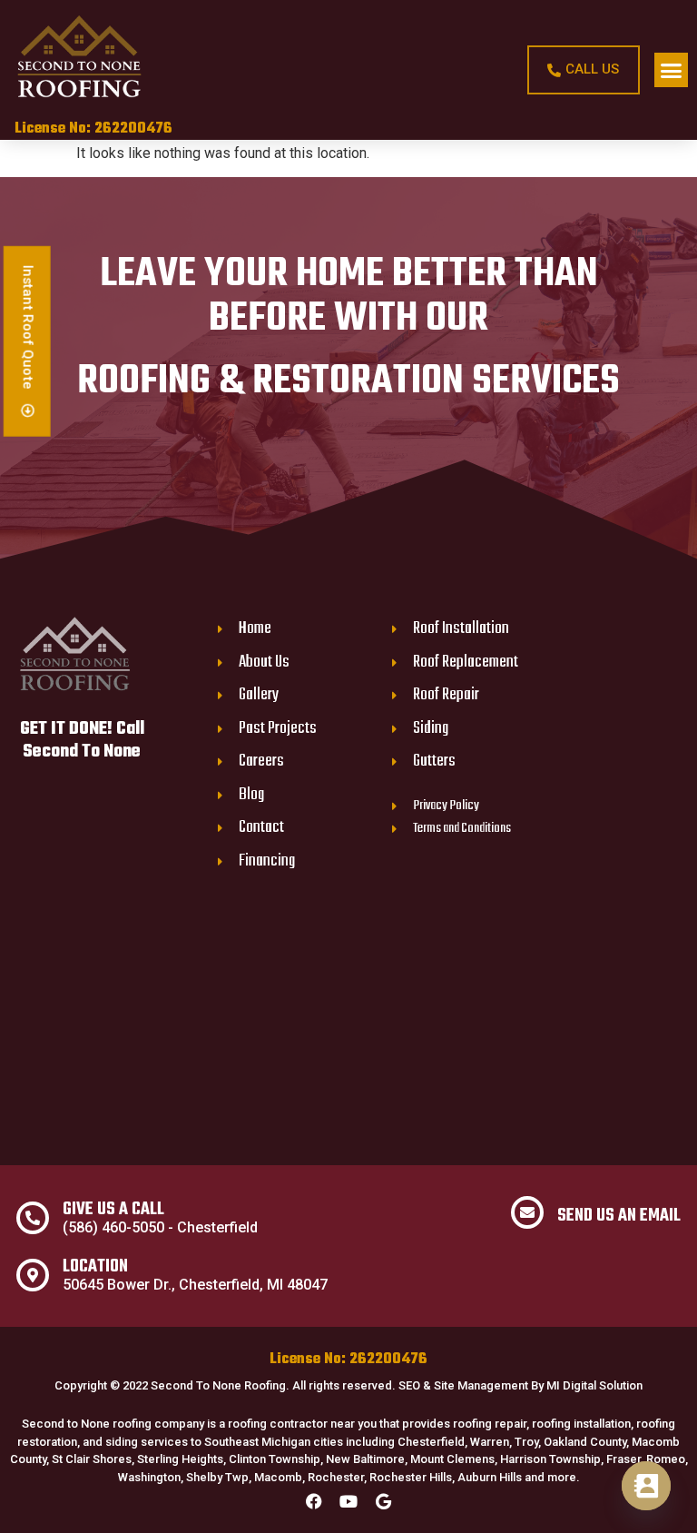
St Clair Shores (92, 1459)
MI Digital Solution (594, 1385)
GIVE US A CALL (113, 1209)
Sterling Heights (180, 1459)
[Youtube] (348, 1501)
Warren (489, 1442)
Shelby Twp (217, 1477)
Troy (526, 1442)
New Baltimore (365, 1459)
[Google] (383, 1501)
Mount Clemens (452, 1459)
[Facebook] (314, 1501)
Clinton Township (274, 1459)
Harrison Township (550, 1459)
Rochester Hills (410, 1477)
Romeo (665, 1459)
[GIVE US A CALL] (32, 1218)
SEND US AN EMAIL (619, 1216)
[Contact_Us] (646, 1485)
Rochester (336, 1477)
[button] (671, 70)
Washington (149, 1477)
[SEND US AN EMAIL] (527, 1212)
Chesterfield (431, 1442)
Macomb (278, 1477)
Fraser (623, 1459)
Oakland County (585, 1442)
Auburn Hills (489, 1477)
